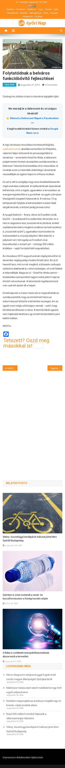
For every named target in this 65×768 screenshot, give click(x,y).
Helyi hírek (9, 84)
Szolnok (38, 16)
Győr (56, 9)
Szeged (54, 13)
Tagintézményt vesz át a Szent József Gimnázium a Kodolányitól (56, 368)
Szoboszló (28, 16)
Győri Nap (36, 23)
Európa (48, 9)
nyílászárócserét (11, 149)
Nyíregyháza (35, 13)
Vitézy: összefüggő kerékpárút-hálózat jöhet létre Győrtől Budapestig (30, 539)
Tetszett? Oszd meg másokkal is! (26, 343)
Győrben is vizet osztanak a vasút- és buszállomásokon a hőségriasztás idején (25, 597)
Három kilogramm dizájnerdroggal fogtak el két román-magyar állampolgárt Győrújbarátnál (31, 677)
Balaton (10, 9)
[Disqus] (32, 419)
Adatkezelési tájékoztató (29, 757)
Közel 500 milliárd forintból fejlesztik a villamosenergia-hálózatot (26, 716)
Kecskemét (13, 13)
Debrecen (32, 9)
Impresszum (9, 757)
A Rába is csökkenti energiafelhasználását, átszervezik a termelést (26, 654)
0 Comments (51, 85)
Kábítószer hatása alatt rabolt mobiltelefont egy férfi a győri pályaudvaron (34, 690)
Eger (41, 9)
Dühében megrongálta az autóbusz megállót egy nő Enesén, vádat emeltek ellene (33, 703)
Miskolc (24, 13)
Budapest (20, 9)
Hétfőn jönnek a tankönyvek (12, 368)
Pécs (46, 13)
